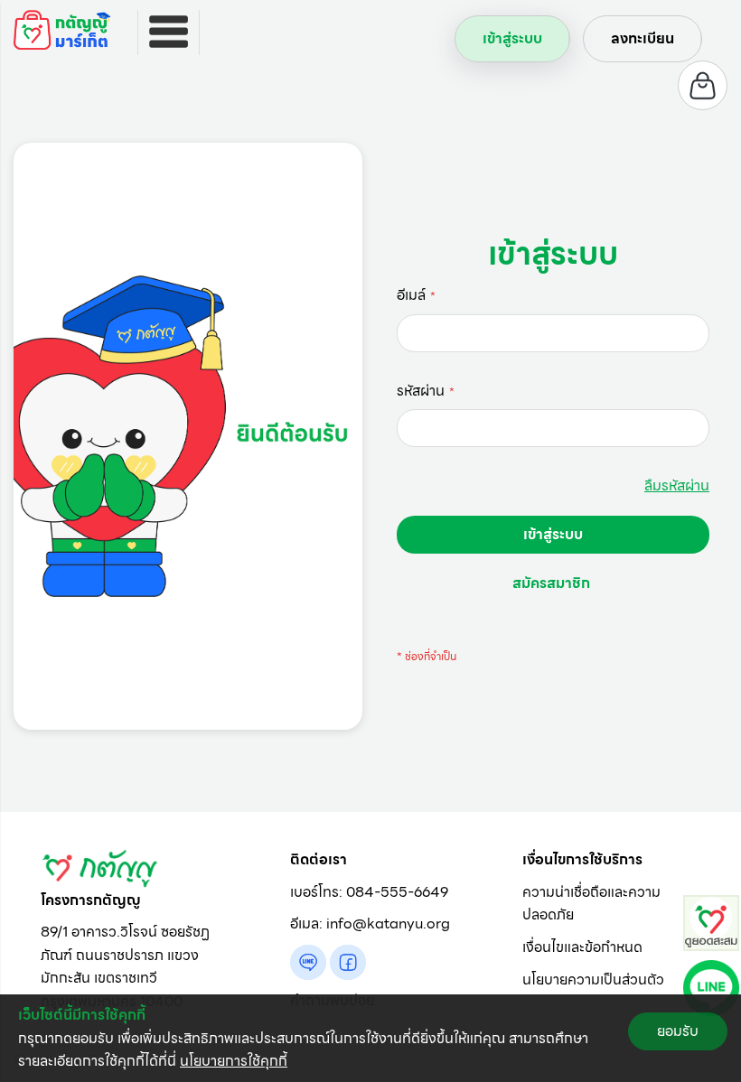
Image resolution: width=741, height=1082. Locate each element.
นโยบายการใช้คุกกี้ (233, 1060)
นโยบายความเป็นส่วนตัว (593, 979)
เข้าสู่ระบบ (512, 38)
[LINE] (711, 986)
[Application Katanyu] (711, 921)
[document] (370, 1038)
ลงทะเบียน (642, 38)
